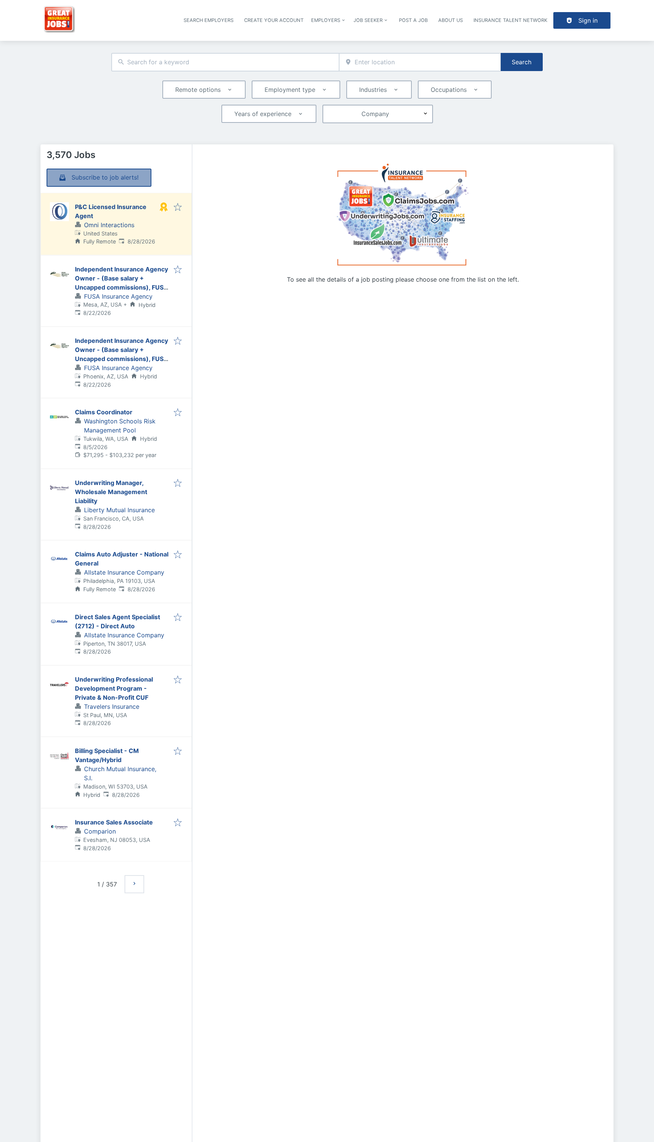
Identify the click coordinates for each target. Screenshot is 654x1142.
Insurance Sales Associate (114, 822)
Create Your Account (274, 20)
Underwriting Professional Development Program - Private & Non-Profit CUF (114, 688)
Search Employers (209, 20)
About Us (450, 20)
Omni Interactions (109, 225)
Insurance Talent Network (510, 20)
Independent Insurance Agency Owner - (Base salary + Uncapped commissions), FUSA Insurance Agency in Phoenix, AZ (121, 359)
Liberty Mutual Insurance (119, 510)
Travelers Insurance (111, 706)
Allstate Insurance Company (124, 572)
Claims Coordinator (103, 412)
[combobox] (225, 62)
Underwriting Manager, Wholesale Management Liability (111, 492)
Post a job (413, 20)
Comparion (100, 831)
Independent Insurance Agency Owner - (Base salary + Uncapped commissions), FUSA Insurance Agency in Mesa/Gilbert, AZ (121, 287)
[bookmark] (177, 207)
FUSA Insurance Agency (118, 296)
